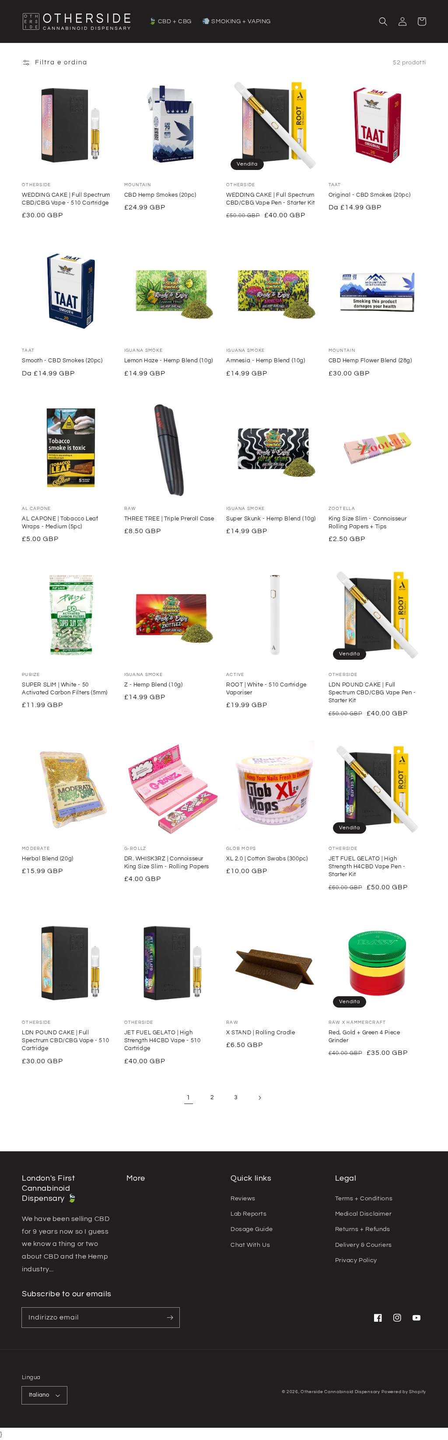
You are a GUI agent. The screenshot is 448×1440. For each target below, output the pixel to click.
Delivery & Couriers (363, 1245)
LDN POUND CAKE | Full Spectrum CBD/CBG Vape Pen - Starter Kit (372, 693)
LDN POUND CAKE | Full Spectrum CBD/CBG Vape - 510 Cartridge (65, 1040)
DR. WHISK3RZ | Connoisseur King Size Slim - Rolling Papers (167, 863)
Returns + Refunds (362, 1229)
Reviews (243, 1199)
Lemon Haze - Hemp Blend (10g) (168, 360)
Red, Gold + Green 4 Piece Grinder (364, 1037)
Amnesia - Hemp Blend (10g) (265, 360)
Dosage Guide (252, 1229)
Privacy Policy (356, 1260)
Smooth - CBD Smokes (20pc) (62, 360)
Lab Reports (249, 1214)
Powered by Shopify (404, 1392)
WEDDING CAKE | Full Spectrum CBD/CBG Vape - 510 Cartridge (66, 199)
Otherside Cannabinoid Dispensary (340, 1392)
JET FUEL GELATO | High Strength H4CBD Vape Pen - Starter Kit (367, 866)
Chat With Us (250, 1245)
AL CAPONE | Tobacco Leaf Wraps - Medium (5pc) (60, 523)
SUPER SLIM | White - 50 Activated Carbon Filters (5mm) (65, 689)
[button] (383, 21)
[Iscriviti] (169, 1317)
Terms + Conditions (364, 1199)
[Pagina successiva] (259, 1097)
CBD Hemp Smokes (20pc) (160, 195)
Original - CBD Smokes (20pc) (370, 195)
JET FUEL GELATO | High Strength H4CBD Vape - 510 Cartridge (162, 1040)
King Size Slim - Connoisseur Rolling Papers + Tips (368, 523)
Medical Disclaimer (363, 1214)
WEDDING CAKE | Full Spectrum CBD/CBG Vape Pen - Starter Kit (270, 199)
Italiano (39, 1395)
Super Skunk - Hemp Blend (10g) (271, 519)
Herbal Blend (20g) (48, 859)
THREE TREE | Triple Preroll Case (169, 519)
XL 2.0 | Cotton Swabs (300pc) (267, 859)
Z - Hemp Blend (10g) (153, 685)
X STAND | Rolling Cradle (260, 1033)
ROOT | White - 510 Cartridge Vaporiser (266, 689)
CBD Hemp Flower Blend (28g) (370, 360)
